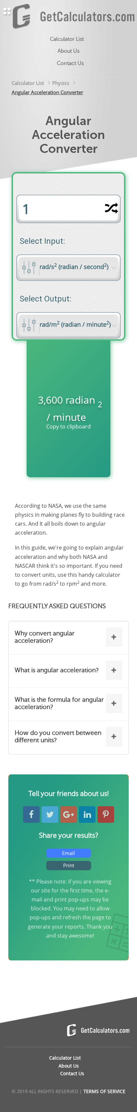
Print (68, 865)
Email (68, 853)
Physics (60, 83)
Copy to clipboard (68, 426)
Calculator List (28, 83)
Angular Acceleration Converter (47, 92)
